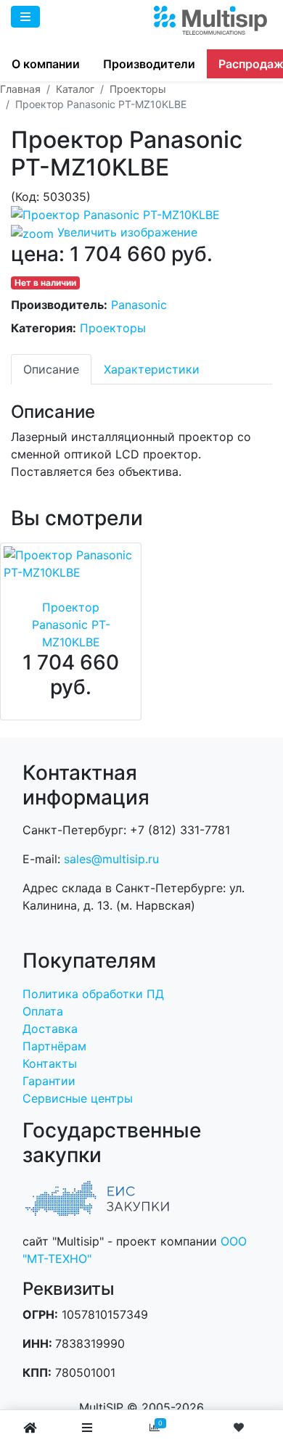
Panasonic (139, 304)
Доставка (50, 1028)
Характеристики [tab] (152, 369)
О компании (46, 64)
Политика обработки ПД (93, 994)
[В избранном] (240, 1428)
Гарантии (48, 1081)
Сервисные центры (77, 1098)
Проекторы (113, 328)
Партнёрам (54, 1046)
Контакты (49, 1063)
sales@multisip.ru (111, 859)
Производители (149, 64)
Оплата (42, 1011)
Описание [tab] (51, 369)
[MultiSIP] (212, 20)
